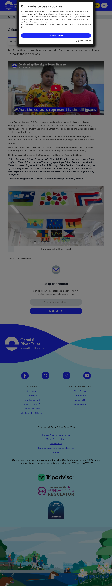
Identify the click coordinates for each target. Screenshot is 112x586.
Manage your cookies (80, 40)
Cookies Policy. (47, 22)
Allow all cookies (56, 35)
